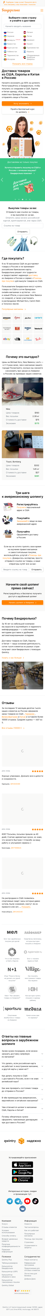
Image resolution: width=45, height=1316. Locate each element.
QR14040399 (15, 784)
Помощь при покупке (33, 1239)
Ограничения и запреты (30, 1246)
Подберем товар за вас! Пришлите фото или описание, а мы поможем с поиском (20, 3)
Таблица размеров (10, 1263)
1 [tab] (15, 199)
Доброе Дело (30, 1279)
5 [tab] (30, 199)
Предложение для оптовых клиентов (32, 1269)
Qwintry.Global (8, 1285)
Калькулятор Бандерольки (7, 1267)
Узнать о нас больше (11, 657)
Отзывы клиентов (9, 1227)
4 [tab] (26, 199)
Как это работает (31, 1230)
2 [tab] (19, 199)
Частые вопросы (31, 1227)
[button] (42, 10)
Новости (28, 1224)
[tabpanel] (22, 179)
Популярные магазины (12, 309)
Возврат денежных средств (10, 1240)
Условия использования (8, 1231)
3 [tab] (22, 199)
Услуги (5, 1224)
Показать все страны (22, 64)
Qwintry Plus (7, 1260)
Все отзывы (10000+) (12, 728)
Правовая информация (7, 1251)
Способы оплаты (9, 1236)
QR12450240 (18, 912)
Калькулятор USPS (10, 1271)
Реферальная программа (29, 1264)
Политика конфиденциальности (11, 1245)
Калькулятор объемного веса (8, 1276)
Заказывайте (23, 521)
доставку (33, 275)
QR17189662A (16, 848)
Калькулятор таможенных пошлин (11, 1281)
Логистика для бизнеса (30, 1274)
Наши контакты (31, 1260)
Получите (21, 507)
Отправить (22, 231)
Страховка (28, 1242)
